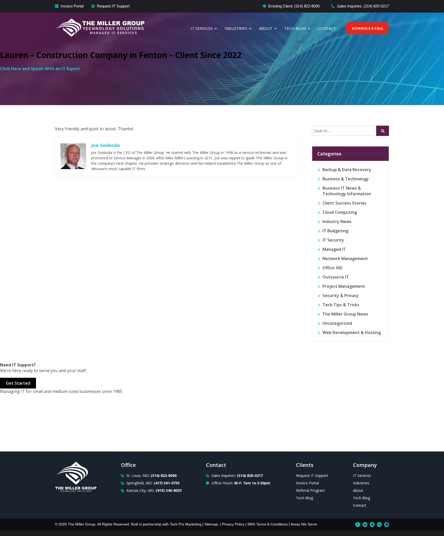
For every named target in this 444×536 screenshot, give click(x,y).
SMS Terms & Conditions (267, 524)
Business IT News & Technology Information (346, 191)
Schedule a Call (367, 28)
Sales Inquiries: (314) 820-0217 (363, 6)
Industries (236, 28)
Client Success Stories (344, 203)
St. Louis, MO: (151, 475)
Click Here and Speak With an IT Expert (40, 68)
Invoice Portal (72, 6)
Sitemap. (212, 524)
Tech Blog (295, 28)
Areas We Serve (304, 524)
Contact (327, 28)
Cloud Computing (339, 212)
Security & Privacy (340, 295)
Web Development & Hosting (351, 332)
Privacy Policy (233, 524)
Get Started (18, 383)
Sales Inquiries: (237, 475)
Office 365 (332, 268)
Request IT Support (113, 6)
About (265, 28)
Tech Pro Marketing (185, 524)
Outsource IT (335, 277)
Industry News (336, 221)
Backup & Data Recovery (346, 169)
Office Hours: (240, 482)
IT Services (202, 28)
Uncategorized (337, 323)
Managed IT (334, 249)
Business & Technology (345, 179)
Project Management (343, 286)
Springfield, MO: (153, 482)
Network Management (345, 258)
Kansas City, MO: (154, 490)
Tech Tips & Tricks (340, 305)
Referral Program (310, 490)
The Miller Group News (345, 314)
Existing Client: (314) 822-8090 (294, 6)
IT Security (333, 240)
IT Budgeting (335, 231)
